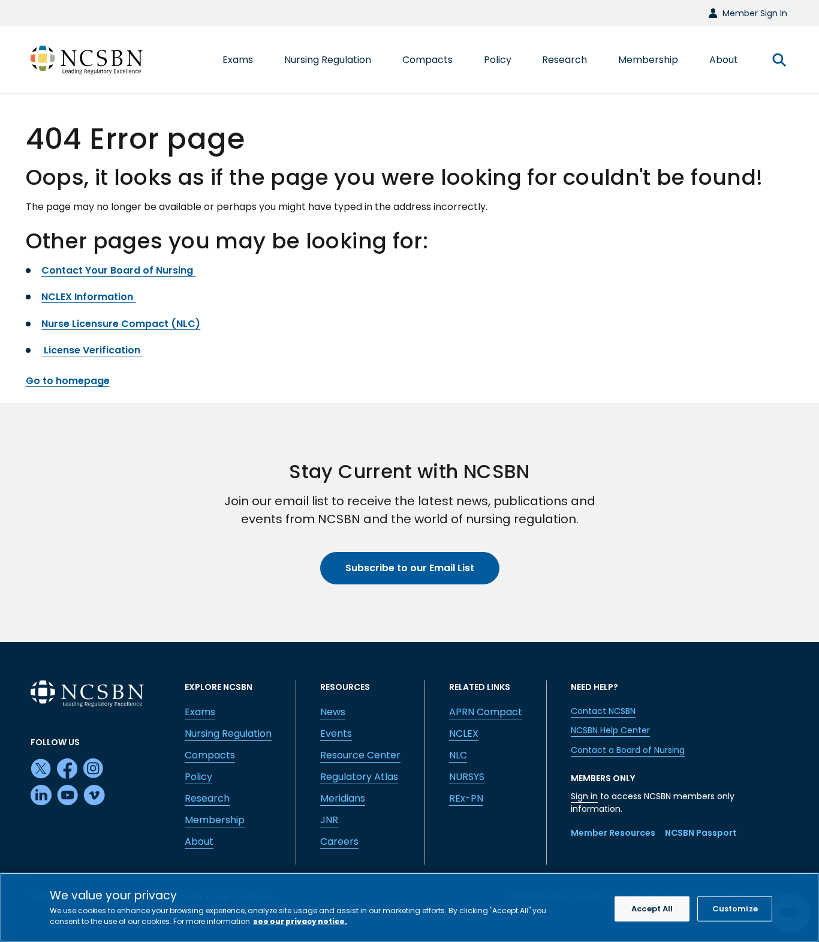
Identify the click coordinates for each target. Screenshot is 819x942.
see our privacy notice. (300, 921)
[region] (409, 907)
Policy (198, 777)
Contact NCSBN (603, 711)
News (332, 712)
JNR (329, 820)
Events (336, 733)
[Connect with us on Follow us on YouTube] (68, 795)
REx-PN (466, 798)
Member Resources (613, 833)
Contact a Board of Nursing (628, 750)
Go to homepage (68, 381)
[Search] (778, 60)
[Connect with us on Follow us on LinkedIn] (41, 795)
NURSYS (466, 777)
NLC (458, 755)
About (199, 841)
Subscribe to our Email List (409, 568)
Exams (200, 712)
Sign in (584, 796)
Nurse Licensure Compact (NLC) (120, 324)
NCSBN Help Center (610, 730)
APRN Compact (485, 712)
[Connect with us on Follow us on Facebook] (68, 769)
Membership (215, 820)
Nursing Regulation (228, 733)
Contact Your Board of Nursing (118, 270)
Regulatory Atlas (359, 777)
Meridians (342, 798)
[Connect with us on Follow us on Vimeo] (94, 795)
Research (207, 798)
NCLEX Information (88, 297)
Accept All (652, 908)
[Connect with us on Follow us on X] (41, 769)
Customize (735, 908)
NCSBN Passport (701, 833)
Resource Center (360, 755)
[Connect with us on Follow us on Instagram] (94, 769)
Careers (339, 841)
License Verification (92, 350)
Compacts (210, 755)
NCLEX (463, 733)
